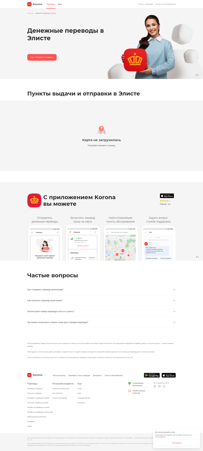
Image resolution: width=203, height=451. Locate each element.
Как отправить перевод (42, 57)
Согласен (176, 443)
